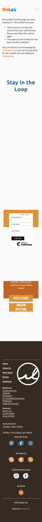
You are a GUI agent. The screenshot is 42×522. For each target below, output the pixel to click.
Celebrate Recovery (11, 404)
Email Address (17, 217)
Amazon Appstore (21, 307)
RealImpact (7, 401)
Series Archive (8, 416)
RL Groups (7, 398)
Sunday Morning (9, 391)
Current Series (8, 413)
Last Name (15, 231)
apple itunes (21, 298)
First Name (15, 224)
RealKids (6, 393)
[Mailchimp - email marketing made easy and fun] (24, 246)
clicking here (8, 50)
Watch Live (7, 411)
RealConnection (18, 398)
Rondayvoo (7, 396)
